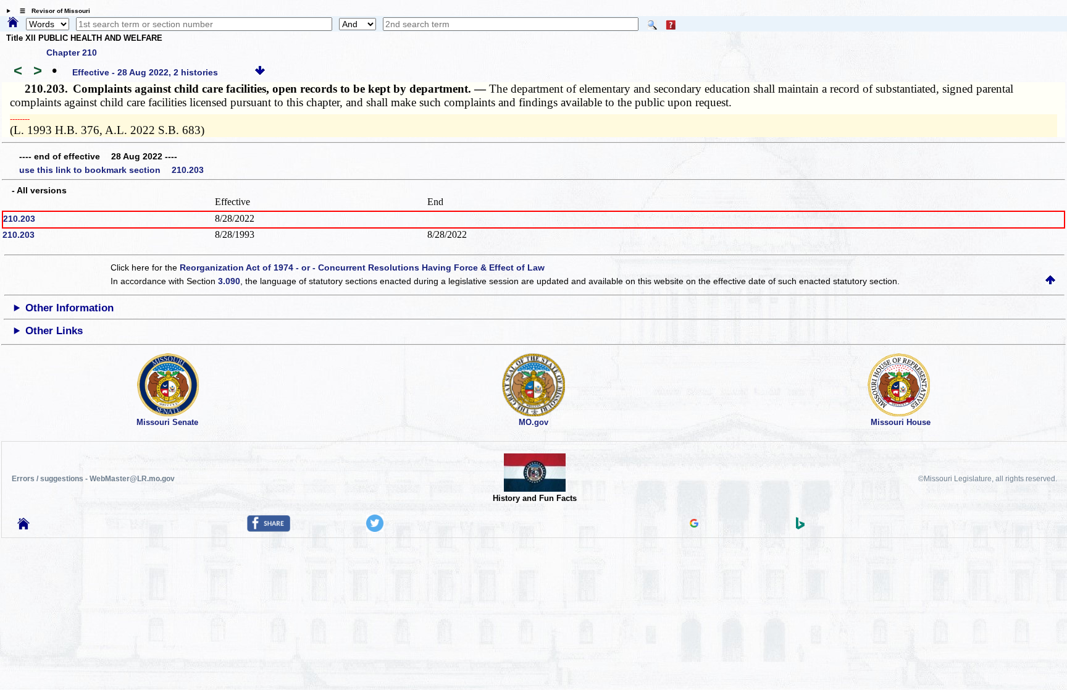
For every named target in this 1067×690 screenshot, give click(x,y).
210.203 (19, 219)
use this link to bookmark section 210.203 (111, 170)
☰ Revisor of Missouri (52, 10)
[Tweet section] (374, 529)
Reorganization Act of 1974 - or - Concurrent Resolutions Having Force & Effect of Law (362, 267)
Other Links (54, 331)
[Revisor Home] (23, 526)
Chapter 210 (71, 52)
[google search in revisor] (694, 524)
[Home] (13, 23)
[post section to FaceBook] (268, 529)
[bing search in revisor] (800, 526)
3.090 (229, 281)
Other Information (69, 308)
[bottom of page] (260, 72)
